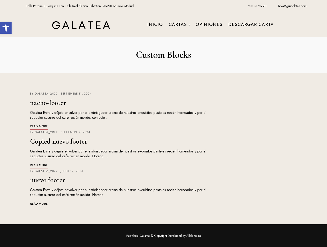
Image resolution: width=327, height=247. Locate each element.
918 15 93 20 (256, 6)
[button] (6, 28)
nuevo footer (47, 180)
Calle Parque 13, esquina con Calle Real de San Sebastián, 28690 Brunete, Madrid (79, 6)
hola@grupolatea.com (292, 6)
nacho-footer (48, 102)
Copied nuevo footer (58, 141)
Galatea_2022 (46, 93)
